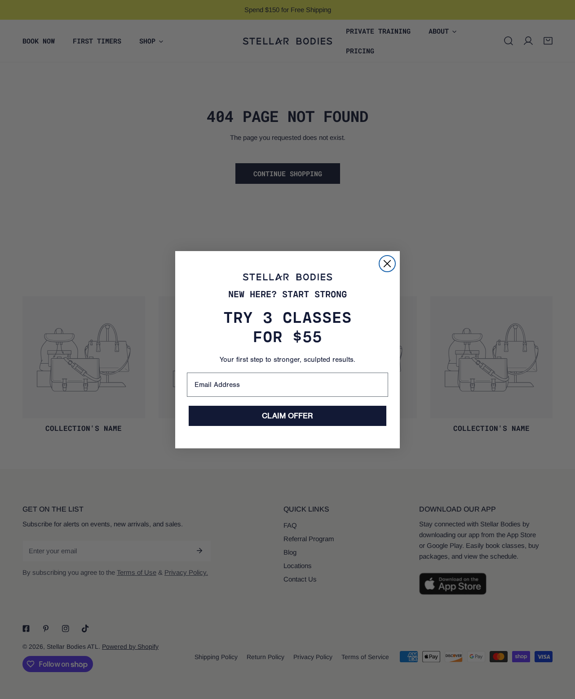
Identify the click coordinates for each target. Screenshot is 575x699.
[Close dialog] (387, 264)
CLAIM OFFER (287, 416)
